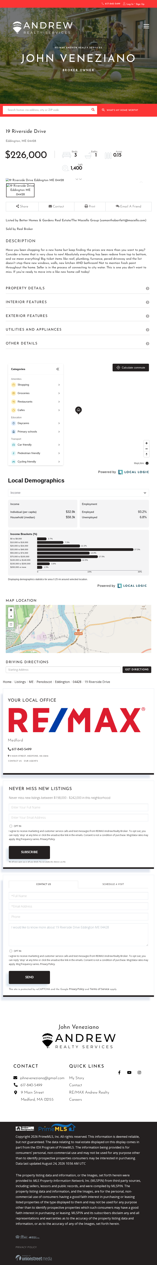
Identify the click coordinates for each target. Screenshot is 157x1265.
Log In (130, 4)
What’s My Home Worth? (122, 110)
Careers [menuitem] (75, 1100)
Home (7, 682)
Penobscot (44, 682)
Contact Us (15, 761)
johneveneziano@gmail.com (42, 1078)
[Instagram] (139, 1072)
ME (31, 682)
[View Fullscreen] (11, 624)
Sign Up (140, 4)
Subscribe (29, 852)
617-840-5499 (112, 4)
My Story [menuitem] (76, 1078)
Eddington (62, 682)
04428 (77, 682)
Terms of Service (99, 989)
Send (29, 977)
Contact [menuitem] (75, 1085)
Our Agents (31, 761)
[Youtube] (129, 1072)
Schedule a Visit (113, 884)
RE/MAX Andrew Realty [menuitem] (89, 1093)
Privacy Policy (47, 839)
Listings (20, 682)
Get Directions (137, 669)
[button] (93, 110)
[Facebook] (119, 1072)
